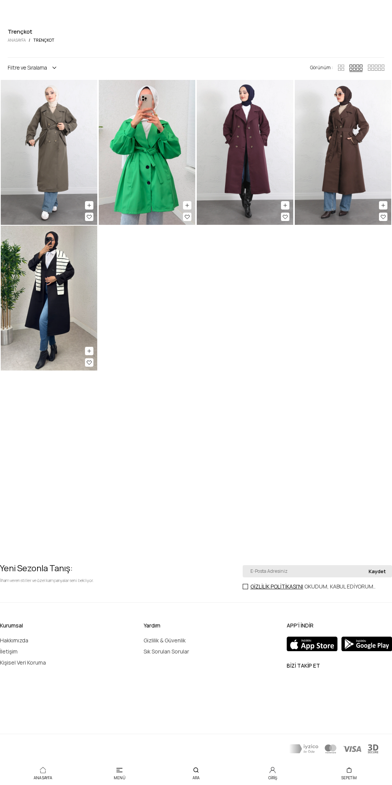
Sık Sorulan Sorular (166, 651)
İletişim (9, 651)
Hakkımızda (14, 640)
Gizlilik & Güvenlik (165, 640)
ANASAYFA (17, 40)
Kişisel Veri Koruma (23, 662)
